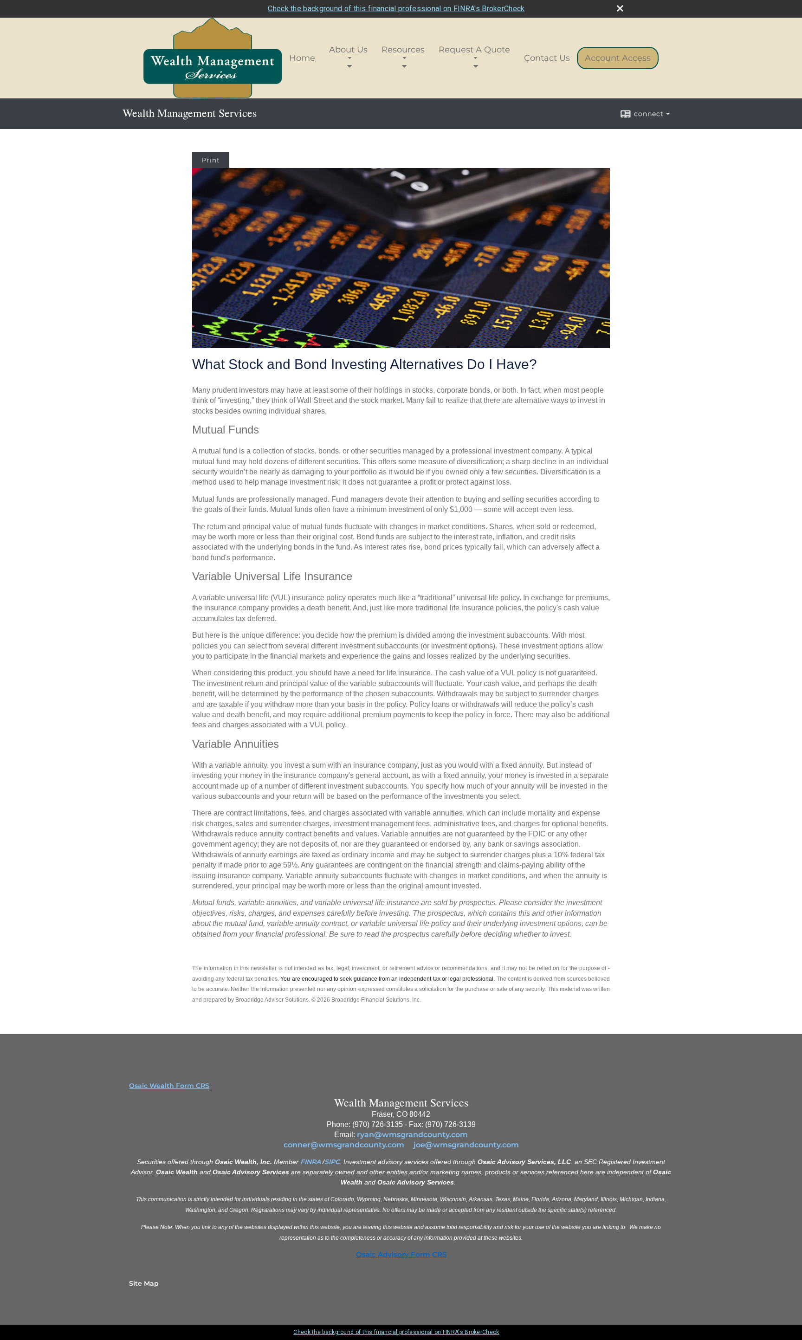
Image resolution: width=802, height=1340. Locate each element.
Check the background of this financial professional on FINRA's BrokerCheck (396, 8)
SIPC (332, 1162)
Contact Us (547, 58)
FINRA (310, 1162)
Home (302, 58)
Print (210, 160)
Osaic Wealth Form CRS (169, 1085)
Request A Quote (474, 50)
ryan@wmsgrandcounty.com (412, 1134)
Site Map (144, 1283)
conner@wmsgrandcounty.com (344, 1144)
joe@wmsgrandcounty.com (466, 1144)
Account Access (618, 58)
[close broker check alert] (620, 8)
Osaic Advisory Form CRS (401, 1254)
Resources (403, 50)
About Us (348, 50)
